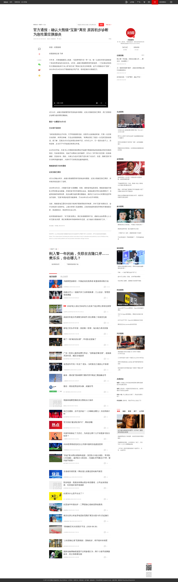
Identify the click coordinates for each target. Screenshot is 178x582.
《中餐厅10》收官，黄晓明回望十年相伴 (129, 233)
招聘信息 (81, 580)
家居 (129, 411)
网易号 (40, 24)
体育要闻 (120, 159)
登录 (155, 2)
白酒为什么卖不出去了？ (74, 493)
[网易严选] (139, 2)
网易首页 (6, 2)
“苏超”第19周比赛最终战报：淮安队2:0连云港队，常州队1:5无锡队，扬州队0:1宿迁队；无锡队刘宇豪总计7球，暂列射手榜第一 (87, 458)
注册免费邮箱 (162, 2)
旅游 (124, 411)
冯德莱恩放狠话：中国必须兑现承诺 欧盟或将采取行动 (86, 281)
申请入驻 (108, 24)
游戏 (118, 411)
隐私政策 (92, 580)
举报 (110, 39)
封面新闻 (53, 39)
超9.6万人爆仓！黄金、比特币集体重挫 (129, 276)
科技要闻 (120, 290)
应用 (11, 2)
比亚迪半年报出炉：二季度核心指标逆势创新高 (83, 504)
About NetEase (63, 580)
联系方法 (76, 580)
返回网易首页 (55, 264)
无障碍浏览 (17, 2)
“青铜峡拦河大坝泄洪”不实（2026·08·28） (81, 527)
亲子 (135, 411)
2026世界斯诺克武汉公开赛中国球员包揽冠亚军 (83, 444)
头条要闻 (120, 112)
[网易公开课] (132, 2)
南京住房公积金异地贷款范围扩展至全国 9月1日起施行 (86, 515)
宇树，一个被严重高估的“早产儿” (127, 272)
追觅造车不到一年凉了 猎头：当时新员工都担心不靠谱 (86, 364)
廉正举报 (114, 580)
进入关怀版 (24, 2)
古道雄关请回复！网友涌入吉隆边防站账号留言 (83, 471)
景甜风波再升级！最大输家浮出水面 (128, 229)
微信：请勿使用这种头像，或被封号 (78, 386)
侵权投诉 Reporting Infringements (126, 580)
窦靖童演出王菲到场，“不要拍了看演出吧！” (130, 224)
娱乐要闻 (120, 206)
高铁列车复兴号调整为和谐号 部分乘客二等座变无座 (85, 317)
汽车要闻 (120, 333)
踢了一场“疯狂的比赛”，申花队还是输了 (80, 339)
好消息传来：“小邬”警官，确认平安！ (129, 77)
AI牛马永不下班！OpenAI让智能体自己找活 (130, 320)
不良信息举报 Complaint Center (103, 580)
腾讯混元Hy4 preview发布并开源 (127, 324)
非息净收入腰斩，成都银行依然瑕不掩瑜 (129, 280)
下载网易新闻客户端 (72, 264)
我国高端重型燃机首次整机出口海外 (78, 400)
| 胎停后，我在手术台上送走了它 (129, 400)
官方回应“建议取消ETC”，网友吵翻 (78, 422)
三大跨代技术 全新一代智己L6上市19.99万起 (131, 357)
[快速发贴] (39, 49)
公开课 (141, 411)
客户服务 (87, 580)
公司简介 (70, 580)
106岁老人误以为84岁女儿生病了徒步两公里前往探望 (89, 306)
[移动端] (126, 2)
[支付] (144, 2)
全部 (142, 55)
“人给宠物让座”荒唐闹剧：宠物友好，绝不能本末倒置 (85, 540)
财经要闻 (120, 248)
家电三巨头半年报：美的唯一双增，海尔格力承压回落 (86, 328)
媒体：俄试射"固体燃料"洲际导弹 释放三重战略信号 (85, 375)
